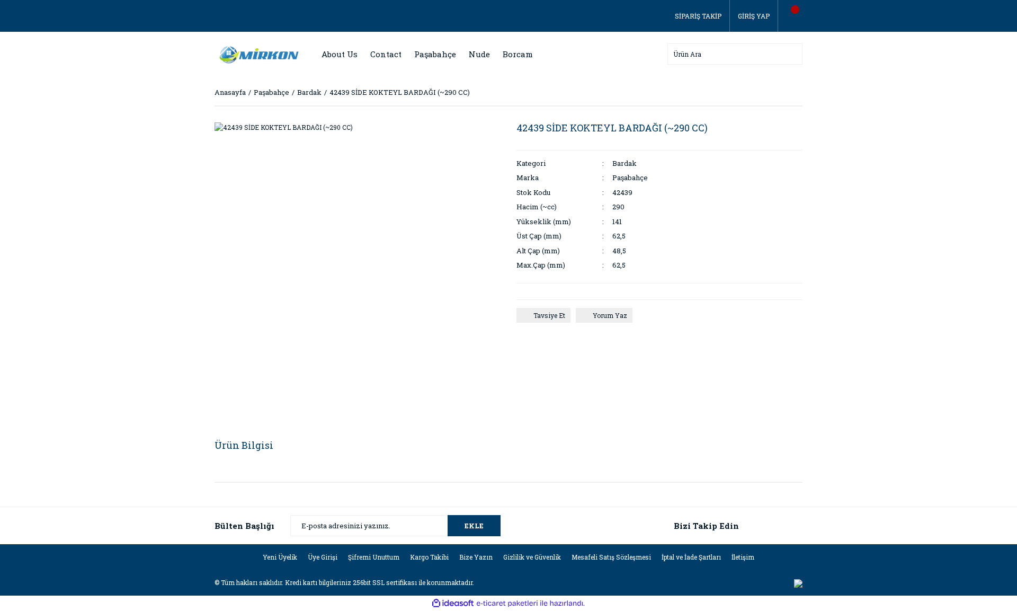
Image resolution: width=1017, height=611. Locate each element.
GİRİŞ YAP (754, 16)
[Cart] (790, 16)
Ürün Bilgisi (244, 445)
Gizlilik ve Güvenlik (532, 557)
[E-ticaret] (507, 603)
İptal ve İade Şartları (691, 557)
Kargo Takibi (429, 557)
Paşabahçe (630, 177)
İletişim (742, 557)
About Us (340, 54)
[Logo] (257, 53)
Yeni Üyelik (280, 557)
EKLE (474, 525)
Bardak (624, 163)
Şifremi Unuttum (373, 557)
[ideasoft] (453, 604)
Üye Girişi (322, 557)
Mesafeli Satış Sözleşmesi (611, 557)
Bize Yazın (476, 557)
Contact (386, 54)
